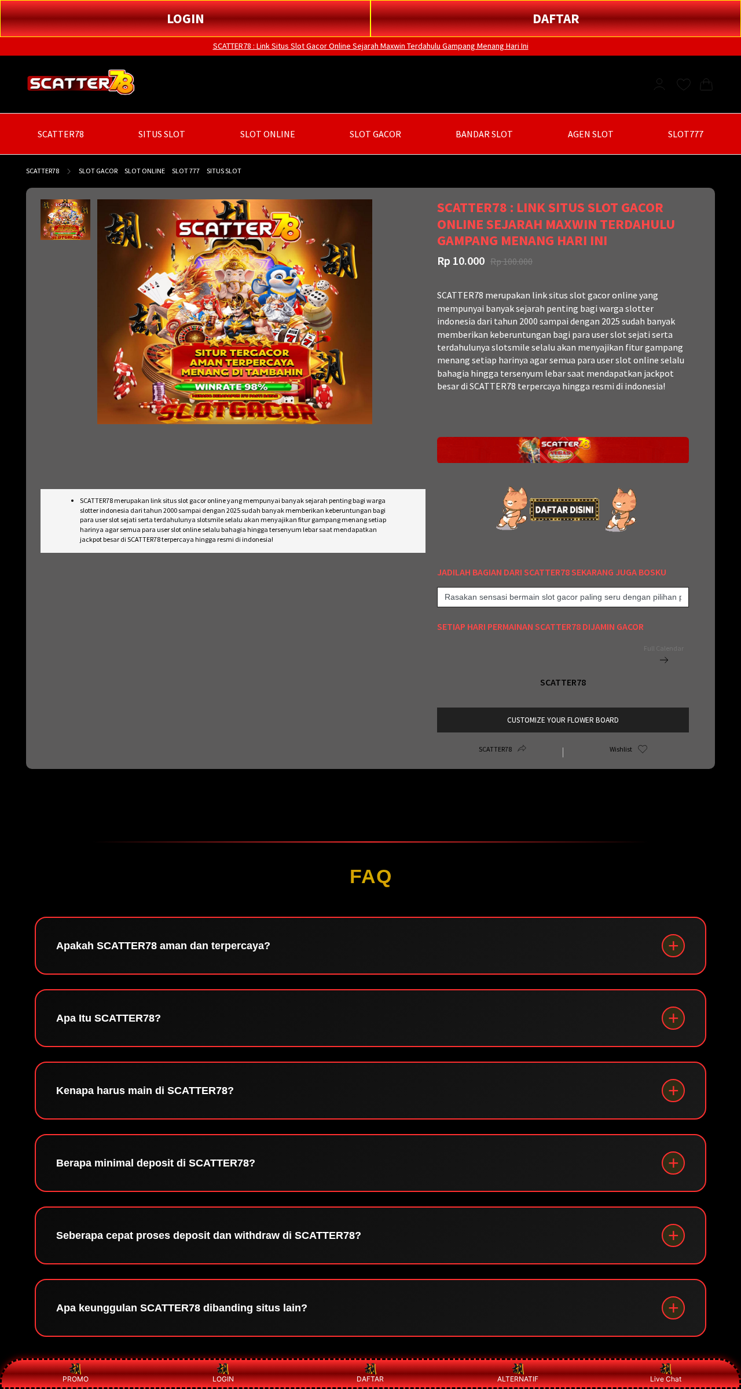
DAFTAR (556, 18)
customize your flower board (563, 720)
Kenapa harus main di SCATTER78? (145, 1090)
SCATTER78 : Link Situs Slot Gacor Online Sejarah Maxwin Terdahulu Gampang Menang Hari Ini (371, 46)
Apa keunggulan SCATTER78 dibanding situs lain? (181, 1308)
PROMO (76, 1379)
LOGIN (185, 18)
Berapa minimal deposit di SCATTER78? (155, 1163)
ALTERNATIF (517, 1379)
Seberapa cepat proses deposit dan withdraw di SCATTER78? (208, 1235)
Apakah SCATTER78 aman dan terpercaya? (163, 945)
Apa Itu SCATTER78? (108, 1018)
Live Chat (665, 1379)
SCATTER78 (42, 170)
